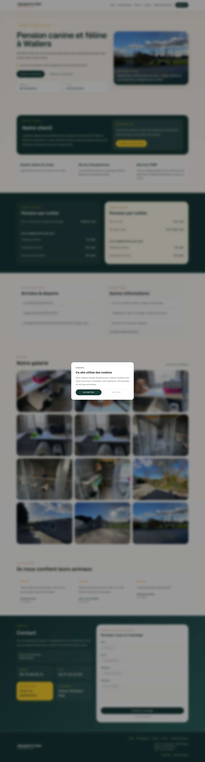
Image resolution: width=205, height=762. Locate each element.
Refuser (116, 392)
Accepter (88, 392)
